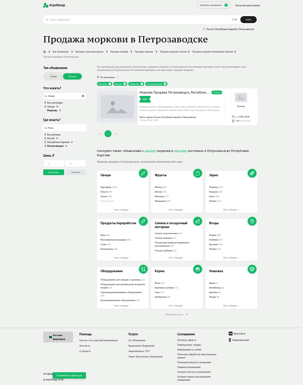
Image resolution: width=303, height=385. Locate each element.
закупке (150, 151)
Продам (72, 76)
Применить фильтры (69, 375)
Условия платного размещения (194, 371)
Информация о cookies (189, 349)
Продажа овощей (119, 51)
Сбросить (75, 172)
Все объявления (61, 51)
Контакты (84, 345)
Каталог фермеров (59, 337)
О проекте (85, 351)
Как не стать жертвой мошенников (98, 340)
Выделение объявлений (141, 345)
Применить (53, 172)
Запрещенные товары (189, 344)
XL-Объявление (136, 340)
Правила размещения (189, 367)
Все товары (121, 209)
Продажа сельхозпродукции (90, 51)
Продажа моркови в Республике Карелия (212, 51)
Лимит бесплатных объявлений (145, 356)
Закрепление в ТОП (139, 351)
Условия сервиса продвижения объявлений (194, 378)
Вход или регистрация (248, 5)
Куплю (54, 76)
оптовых (180, 151)
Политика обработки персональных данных (196, 356)
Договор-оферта (186, 339)
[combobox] (111, 77)
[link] (177, 106)
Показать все (174, 314)
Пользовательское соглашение (194, 362)
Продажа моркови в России (173, 51)
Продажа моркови (144, 51)
